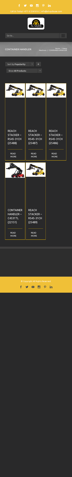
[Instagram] (37, 5)
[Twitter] (25, 5)
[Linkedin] (49, 5)
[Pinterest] (43, 5)
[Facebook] (19, 5)
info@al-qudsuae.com (51, 11)
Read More (12, 155)
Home (57, 48)
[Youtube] (31, 5)
